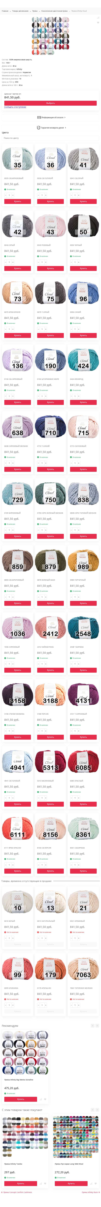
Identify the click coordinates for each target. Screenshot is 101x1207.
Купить (17, 201)
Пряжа (34, 11)
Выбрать (50, 103)
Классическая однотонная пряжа (54, 11)
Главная (5, 11)
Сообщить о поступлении (15, 107)
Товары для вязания (20, 11)
